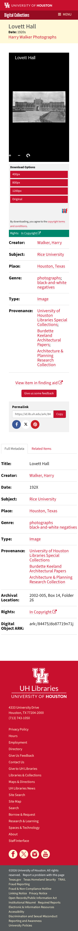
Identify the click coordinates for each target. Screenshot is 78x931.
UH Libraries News (22, 788)
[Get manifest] (64, 210)
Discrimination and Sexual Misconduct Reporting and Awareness (33, 918)
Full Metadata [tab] (14, 448)
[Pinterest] (35, 424)
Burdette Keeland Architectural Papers (49, 338)
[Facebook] (16, 424)
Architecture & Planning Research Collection (50, 358)
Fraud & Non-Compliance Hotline (30, 889)
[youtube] (45, 854)
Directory (15, 749)
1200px (16, 191)
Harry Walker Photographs (32, 37)
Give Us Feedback (21, 755)
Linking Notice (18, 893)
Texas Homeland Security (39, 879)
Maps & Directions (22, 781)
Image (43, 299)
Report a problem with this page (43, 875)
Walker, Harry (49, 243)
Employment (18, 742)
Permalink (20, 407)
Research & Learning (24, 821)
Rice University (50, 254)
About (13, 834)
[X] (25, 424)
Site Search (17, 795)
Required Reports (49, 902)
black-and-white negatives (52, 285)
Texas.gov (15, 879)
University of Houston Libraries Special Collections (52, 318)
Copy (59, 414)
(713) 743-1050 (19, 718)
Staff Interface (19, 840)
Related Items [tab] (41, 448)
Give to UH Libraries (23, 768)
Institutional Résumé (22, 902)
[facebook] (13, 854)
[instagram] (34, 854)
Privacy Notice (38, 893)
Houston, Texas (51, 266)
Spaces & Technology (24, 827)
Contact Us (16, 762)
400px (16, 174)
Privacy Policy (18, 729)
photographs (49, 278)
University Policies (20, 925)
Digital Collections (16, 15)
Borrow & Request (22, 814)
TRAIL (62, 879)
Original (17, 199)
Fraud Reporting (19, 884)
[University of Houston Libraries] (39, 683)
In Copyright (29, 233)
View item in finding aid (36, 383)
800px (16, 182)
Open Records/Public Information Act (33, 898)
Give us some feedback (39, 393)
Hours (13, 736)
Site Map (15, 801)
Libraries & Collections (25, 775)
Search (14, 808)
